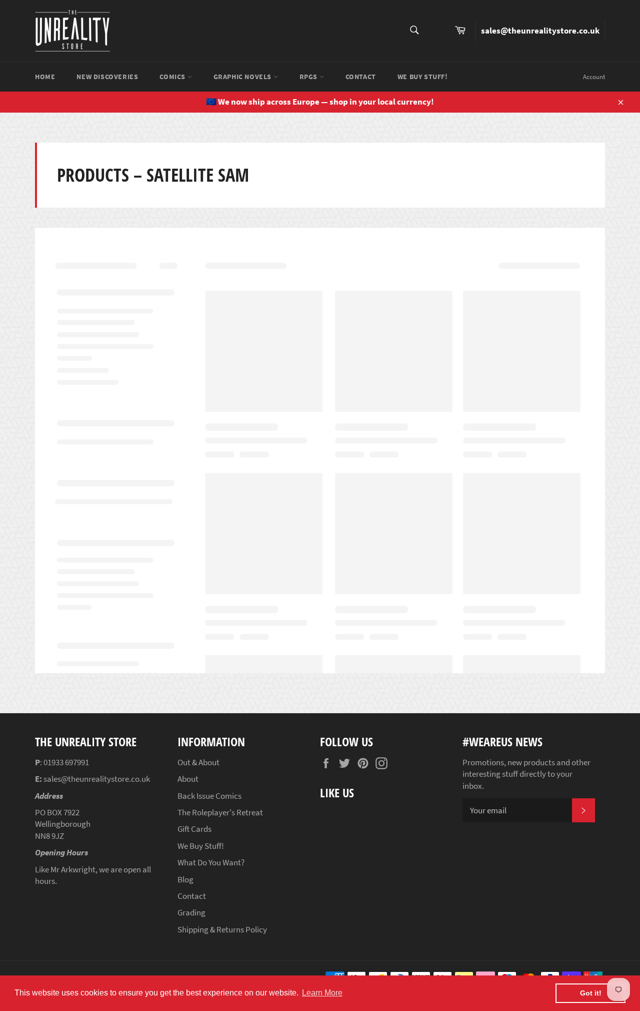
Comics (173, 76)
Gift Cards (195, 828)
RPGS (310, 76)
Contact (361, 76)
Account (594, 77)
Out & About (199, 762)
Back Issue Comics (210, 795)
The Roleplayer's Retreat (220, 812)
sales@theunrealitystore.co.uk (540, 30)
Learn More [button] (322, 992)
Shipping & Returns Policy (222, 929)
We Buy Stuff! (423, 76)
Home (45, 76)
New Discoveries (107, 76)
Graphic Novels (244, 76)
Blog (186, 879)
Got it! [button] (591, 993)
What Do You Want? (211, 862)
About (188, 778)
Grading (192, 912)
